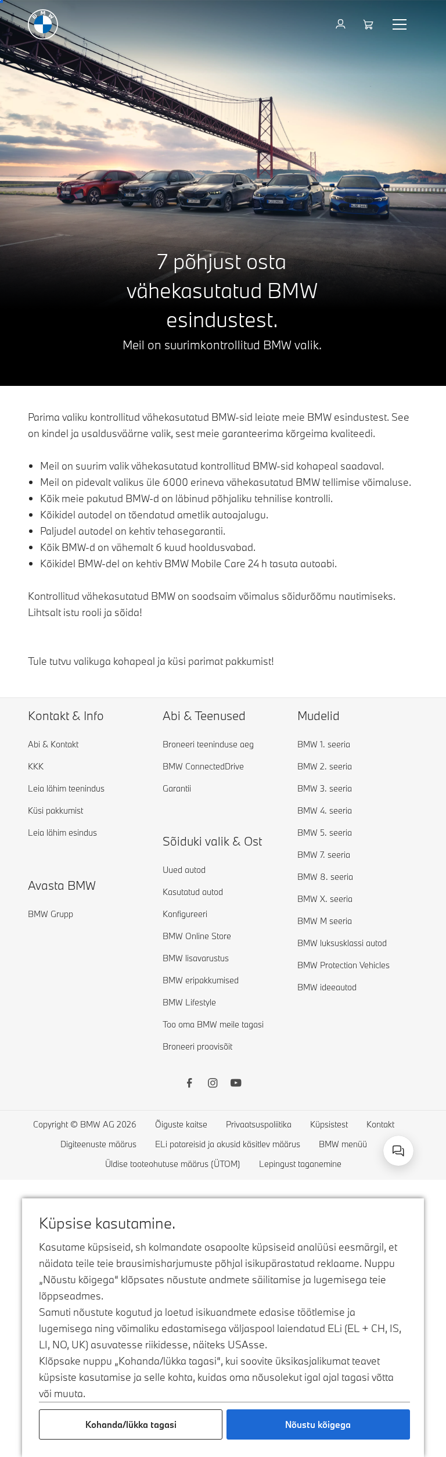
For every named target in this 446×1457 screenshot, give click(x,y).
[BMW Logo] (43, 24)
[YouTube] (236, 1084)
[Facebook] (189, 1084)
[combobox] (398, 1151)
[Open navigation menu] (400, 24)
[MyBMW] (342, 24)
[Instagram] (212, 1084)
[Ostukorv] (369, 24)
